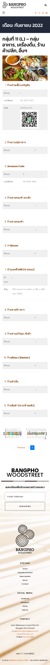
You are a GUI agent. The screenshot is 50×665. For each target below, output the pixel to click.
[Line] (47, 13)
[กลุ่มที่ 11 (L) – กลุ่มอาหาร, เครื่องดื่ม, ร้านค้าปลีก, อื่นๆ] (25, 68)
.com (31, 634)
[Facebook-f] (36, 13)
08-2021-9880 (28, 637)
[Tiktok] (43, 13)
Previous (21, 447)
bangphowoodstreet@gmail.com (25, 631)
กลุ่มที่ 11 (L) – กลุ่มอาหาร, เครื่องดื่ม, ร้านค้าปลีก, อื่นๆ (23, 44)
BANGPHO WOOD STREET (19, 660)
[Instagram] (39, 13)
